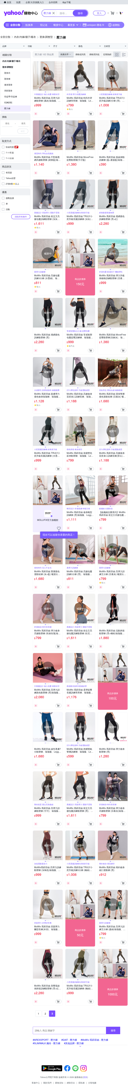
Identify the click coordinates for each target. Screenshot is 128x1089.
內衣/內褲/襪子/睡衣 (11, 60)
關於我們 (47, 1082)
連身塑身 (8, 84)
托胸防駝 (8, 102)
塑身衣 (7, 72)
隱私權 (82, 1082)
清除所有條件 (21, 216)
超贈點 (116, 25)
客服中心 (36, 1082)
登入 (99, 13)
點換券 (29, 25)
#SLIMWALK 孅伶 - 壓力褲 (46, 1043)
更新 (85, 1077)
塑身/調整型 (7, 66)
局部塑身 (8, 90)
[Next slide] (61, 76)
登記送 (43, 25)
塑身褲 (7, 78)
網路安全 (71, 1082)
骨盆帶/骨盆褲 (10, 96)
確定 (23, 131)
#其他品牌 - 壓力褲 (74, 1043)
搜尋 (113, 1030)
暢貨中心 (58, 25)
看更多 (71, 25)
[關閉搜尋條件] (53, 13)
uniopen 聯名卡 (95, 25)
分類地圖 (92, 1082)
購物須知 (59, 1082)
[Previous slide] (35, 76)
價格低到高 (80, 54)
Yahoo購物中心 (21, 13)
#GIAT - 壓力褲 (69, 1039)
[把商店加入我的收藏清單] (59, 528)
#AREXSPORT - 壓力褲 (45, 1039)
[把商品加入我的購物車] (58, 114)
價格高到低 (94, 54)
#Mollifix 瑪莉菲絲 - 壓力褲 (94, 1039)
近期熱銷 (107, 54)
